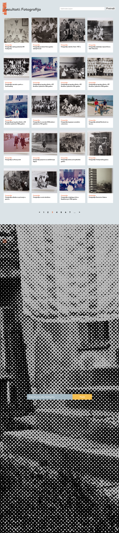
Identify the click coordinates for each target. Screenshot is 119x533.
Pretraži (110, 8)
